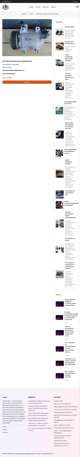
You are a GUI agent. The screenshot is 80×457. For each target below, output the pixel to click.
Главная (31, 7)
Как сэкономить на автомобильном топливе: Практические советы (70, 347)
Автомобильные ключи (70, 239)
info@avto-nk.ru (7, 1)
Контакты (46, 7)
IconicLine (50, 453)
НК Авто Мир (15, 453)
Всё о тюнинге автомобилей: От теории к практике (70, 374)
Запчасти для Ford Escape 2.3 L (70, 42)
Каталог (38, 7)
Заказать (27, 82)
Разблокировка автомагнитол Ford (70, 192)
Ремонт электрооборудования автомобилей (71, 203)
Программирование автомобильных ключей (70, 151)
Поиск (76, 1)
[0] (77, 7)
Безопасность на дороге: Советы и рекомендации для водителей (70, 361)
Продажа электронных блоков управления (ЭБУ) (70, 214)
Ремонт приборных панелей (68, 161)
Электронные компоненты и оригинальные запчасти (69, 265)
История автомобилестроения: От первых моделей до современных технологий (71, 315)
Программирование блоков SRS (70, 102)
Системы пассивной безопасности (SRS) (69, 76)
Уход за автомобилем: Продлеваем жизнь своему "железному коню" (69, 331)
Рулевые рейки (69, 27)
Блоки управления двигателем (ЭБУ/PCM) (69, 57)
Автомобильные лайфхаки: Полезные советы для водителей (70, 302)
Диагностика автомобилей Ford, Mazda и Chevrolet (69, 125)
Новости (53, 7)
